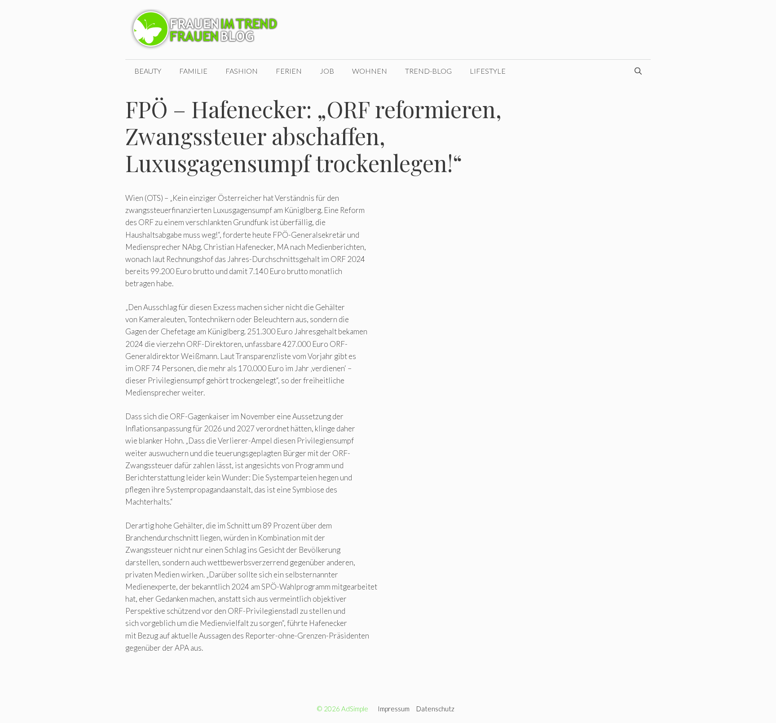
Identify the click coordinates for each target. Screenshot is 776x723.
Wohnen (369, 71)
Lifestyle (488, 71)
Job (327, 71)
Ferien (289, 71)
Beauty (147, 71)
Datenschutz (435, 709)
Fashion (241, 71)
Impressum (394, 709)
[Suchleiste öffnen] (638, 71)
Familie (193, 71)
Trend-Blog (428, 71)
